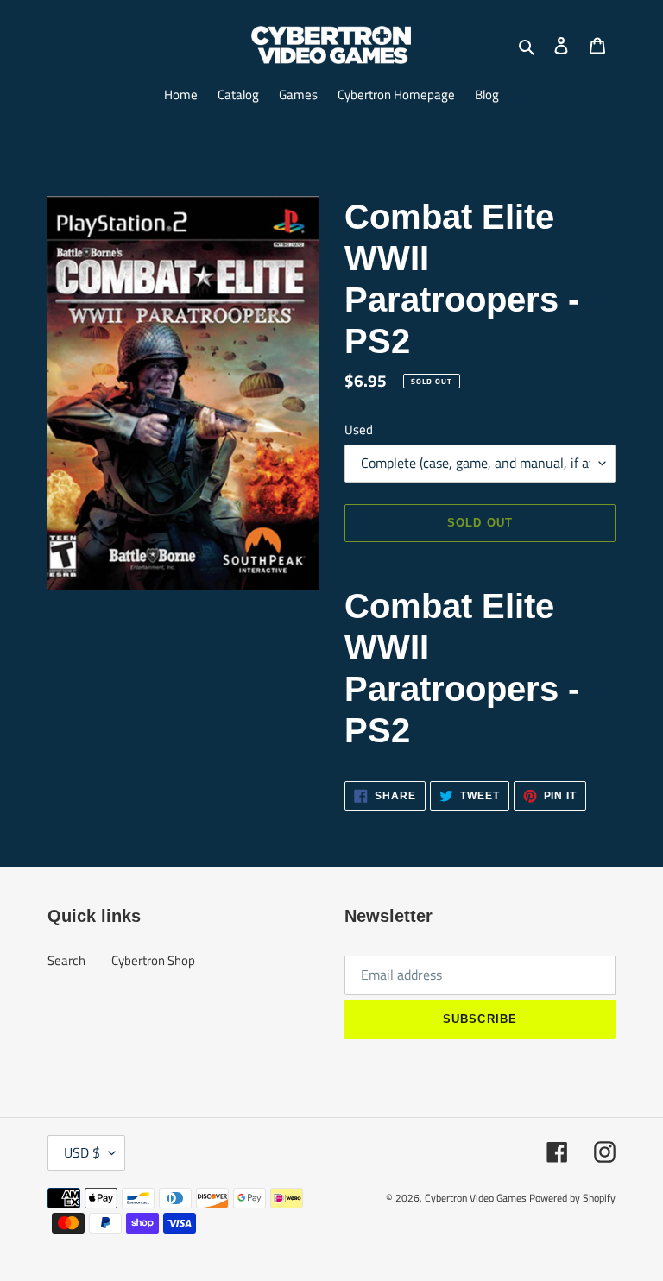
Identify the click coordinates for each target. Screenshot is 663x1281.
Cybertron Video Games (476, 1198)
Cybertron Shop (153, 960)
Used (358, 429)
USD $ (82, 1152)
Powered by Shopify (572, 1198)
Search (66, 960)
